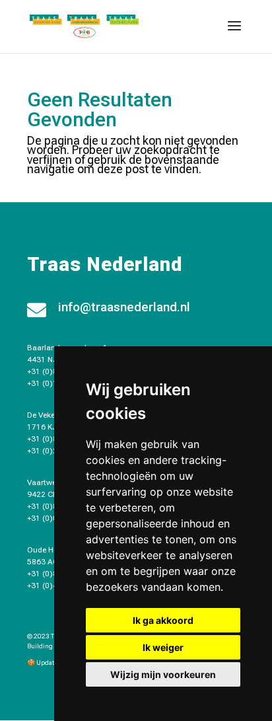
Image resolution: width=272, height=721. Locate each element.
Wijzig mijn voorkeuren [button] (163, 674)
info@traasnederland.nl (124, 307)
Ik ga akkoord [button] (163, 620)
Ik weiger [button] (163, 647)
